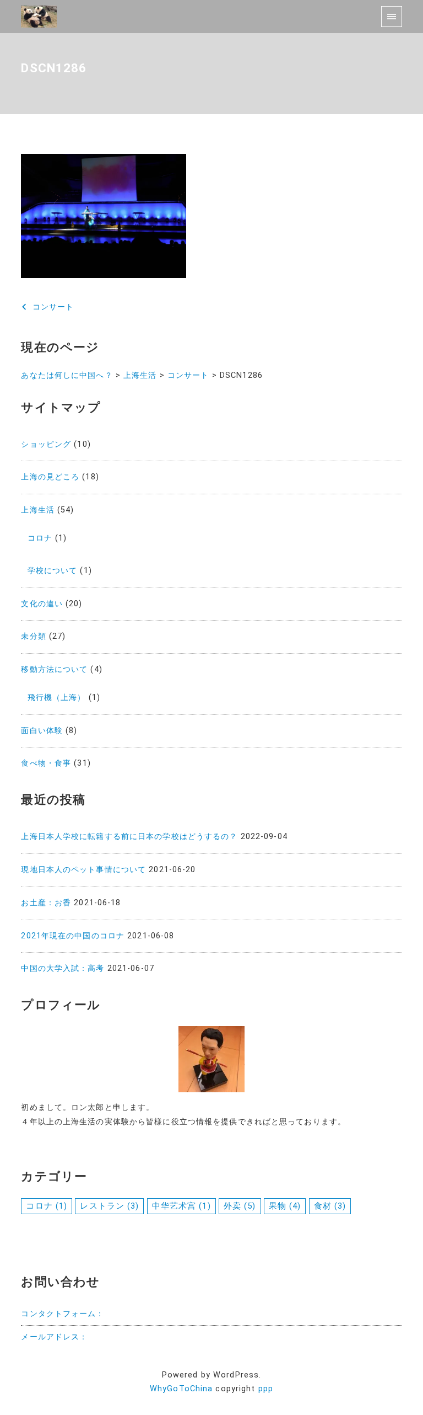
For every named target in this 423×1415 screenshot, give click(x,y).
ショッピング (46, 444)
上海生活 (37, 510)
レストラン (109, 1206)
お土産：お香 (46, 902)
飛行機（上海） (57, 697)
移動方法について (54, 669)
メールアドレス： (54, 1337)
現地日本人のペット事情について (83, 869)
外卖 (240, 1206)
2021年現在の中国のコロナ (72, 936)
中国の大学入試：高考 (62, 968)
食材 (330, 1206)
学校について (53, 570)
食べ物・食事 (46, 763)
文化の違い (42, 603)
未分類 (33, 636)
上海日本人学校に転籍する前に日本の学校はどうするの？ (129, 836)
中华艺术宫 (181, 1206)
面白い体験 (42, 730)
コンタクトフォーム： (62, 1313)
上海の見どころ (50, 477)
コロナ (40, 538)
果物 (285, 1206)
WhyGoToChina (181, 1388)
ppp (265, 1388)
